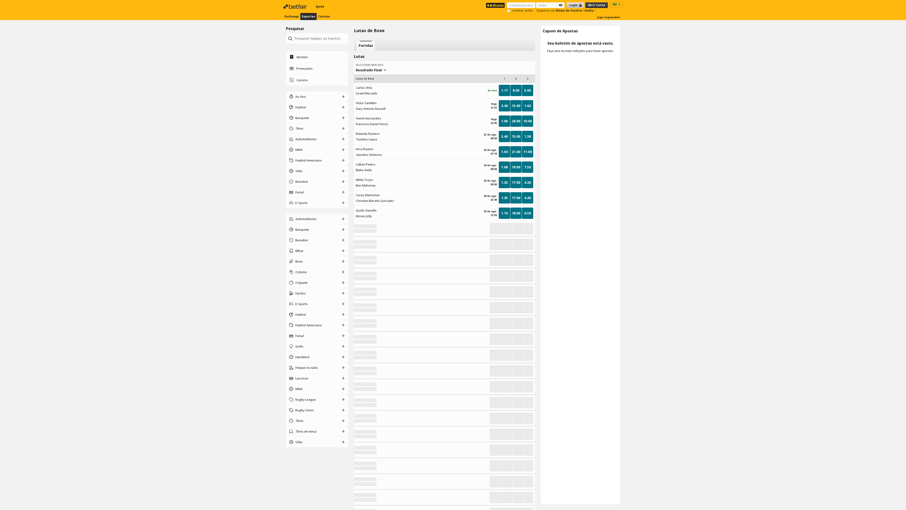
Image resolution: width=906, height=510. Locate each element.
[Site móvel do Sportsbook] (495, 5)
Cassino (324, 16)
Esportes (308, 16)
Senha (589, 10)
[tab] (366, 46)
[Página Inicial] (295, 6)
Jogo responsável (608, 17)
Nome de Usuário (569, 10)
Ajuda (320, 6)
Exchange (292, 16)
